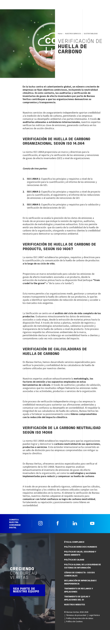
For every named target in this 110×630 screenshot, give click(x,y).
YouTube (92, 523)
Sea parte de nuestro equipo (26, 590)
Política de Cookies (74, 621)
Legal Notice (94, 615)
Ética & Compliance (74, 542)
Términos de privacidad (76, 615)
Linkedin (75, 523)
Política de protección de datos (79, 618)
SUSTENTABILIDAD (91, 33)
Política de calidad (74, 559)
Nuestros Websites (74, 604)
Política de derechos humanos (80, 547)
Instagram (40, 523)
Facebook (58, 523)
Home (60, 33)
